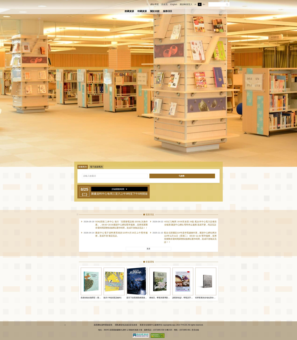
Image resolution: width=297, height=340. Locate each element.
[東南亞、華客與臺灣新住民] (159, 281)
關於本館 (155, 11)
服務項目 (167, 11)
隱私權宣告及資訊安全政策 (126, 325)
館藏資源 (129, 11)
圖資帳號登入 (186, 4)
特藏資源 (142, 11)
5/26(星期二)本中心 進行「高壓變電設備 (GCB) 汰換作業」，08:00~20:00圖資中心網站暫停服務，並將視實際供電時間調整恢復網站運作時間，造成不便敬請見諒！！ (121, 224)
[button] (227, 4)
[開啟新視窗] (141, 335)
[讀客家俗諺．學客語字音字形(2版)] (182, 281)
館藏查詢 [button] (82, 167)
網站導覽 (154, 4)
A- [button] (196, 4)
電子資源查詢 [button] (96, 167)
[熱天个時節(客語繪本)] (114, 281)
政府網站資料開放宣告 (103, 325)
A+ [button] (204, 4)
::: (147, 4)
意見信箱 (195, 330)
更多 (148, 249)
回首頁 (164, 4)
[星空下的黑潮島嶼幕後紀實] (137, 281)
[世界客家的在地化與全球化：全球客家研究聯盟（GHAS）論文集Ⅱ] (205, 281)
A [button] (199, 4)
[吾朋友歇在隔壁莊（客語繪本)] (91, 281)
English (173, 4)
